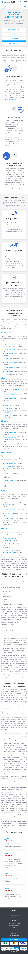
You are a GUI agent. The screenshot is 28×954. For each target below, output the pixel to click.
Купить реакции (9, 353)
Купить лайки (8, 405)
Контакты (14, 933)
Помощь (24, 948)
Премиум (7, 374)
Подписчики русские (10, 436)
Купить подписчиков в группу (13, 389)
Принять (16, 948)
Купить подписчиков (10, 344)
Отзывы (14, 927)
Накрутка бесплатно (14, 914)
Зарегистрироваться (14, 30)
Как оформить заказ (14, 935)
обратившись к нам (10, 99)
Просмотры (8, 513)
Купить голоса (8, 415)
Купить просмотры (10, 349)
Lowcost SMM (9, 2)
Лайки (6, 473)
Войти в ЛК (14, 34)
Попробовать (14, 43)
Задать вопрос (14, 939)
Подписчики (8, 346)
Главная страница (14, 912)
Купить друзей (8, 408)
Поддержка (14, 38)
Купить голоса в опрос (11, 362)
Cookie (11, 948)
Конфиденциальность (14, 925)
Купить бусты (8, 358)
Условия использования (14, 923)
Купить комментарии (10, 552)
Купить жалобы (9, 367)
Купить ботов (8, 371)
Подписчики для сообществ (13, 394)
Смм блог (14, 917)
